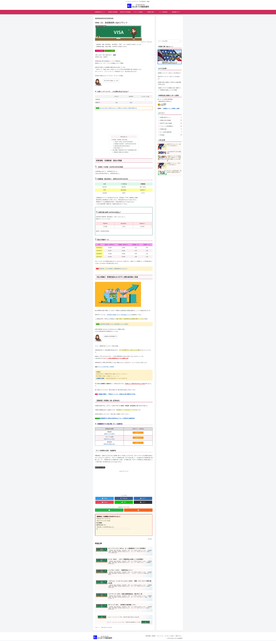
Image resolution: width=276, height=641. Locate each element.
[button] (180, 41)
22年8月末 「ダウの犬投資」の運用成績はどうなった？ (113, 268)
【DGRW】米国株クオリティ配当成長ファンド (118, 314)
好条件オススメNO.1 (109, 439)
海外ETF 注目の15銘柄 (171, 123)
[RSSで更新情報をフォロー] (138, 510)
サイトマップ (160, 635)
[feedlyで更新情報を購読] (109, 510)
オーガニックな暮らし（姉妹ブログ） (173, 635)
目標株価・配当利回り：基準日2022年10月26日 (125, 143)
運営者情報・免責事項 (151, 635)
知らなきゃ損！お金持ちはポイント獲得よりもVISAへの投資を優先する (118, 108)
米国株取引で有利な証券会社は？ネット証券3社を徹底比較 (117, 418)
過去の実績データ (118, 148)
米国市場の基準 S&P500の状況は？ (122, 145)
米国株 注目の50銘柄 (101, 467)
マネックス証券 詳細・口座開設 (106, 366)
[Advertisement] (124, 122)
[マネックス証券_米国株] (138, 438)
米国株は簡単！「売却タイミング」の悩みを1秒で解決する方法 (116, 394)
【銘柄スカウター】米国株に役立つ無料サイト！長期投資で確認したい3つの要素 (169, 89)
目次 (122, 136)
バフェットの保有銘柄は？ (171, 126)
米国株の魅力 (171, 129)
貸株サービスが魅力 (109, 433)
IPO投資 (171, 135)
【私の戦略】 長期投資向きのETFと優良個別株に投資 (124, 150)
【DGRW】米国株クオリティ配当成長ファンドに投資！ (114, 324)
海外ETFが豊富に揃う (109, 444)
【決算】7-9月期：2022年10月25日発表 (123, 141)
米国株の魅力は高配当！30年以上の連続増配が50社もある (169, 83)
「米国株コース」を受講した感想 (170, 108)
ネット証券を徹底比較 (171, 132)
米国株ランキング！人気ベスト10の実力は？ (169, 73)
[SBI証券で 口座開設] (138, 433)
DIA (117, 102)
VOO (131, 102)
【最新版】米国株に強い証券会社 (120, 152)
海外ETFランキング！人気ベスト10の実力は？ (169, 77)
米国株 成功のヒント (171, 117)
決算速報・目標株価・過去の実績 (119, 139)
